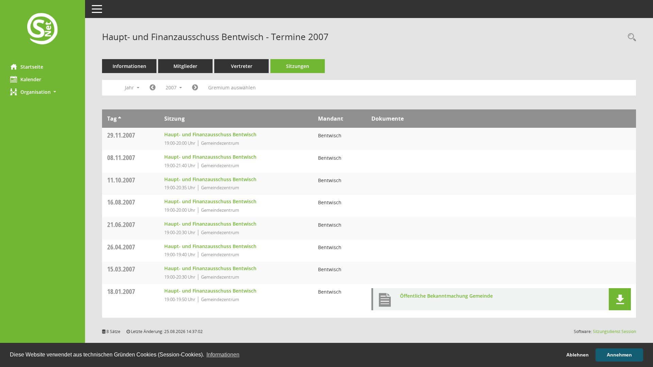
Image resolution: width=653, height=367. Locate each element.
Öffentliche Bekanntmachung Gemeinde (446, 296)
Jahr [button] (130, 87)
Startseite (31, 67)
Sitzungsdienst (614, 331)
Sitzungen (297, 66)
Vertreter (241, 66)
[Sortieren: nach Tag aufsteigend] (119, 118)
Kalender (30, 79)
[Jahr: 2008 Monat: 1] (195, 88)
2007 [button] (172, 87)
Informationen (129, 66)
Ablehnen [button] (577, 354)
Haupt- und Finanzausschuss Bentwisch (210, 134)
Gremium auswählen (232, 87)
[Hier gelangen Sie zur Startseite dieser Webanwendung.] (42, 29)
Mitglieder (185, 66)
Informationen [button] (222, 354)
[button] (42, 92)
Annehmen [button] (619, 354)
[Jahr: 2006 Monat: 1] (153, 88)
